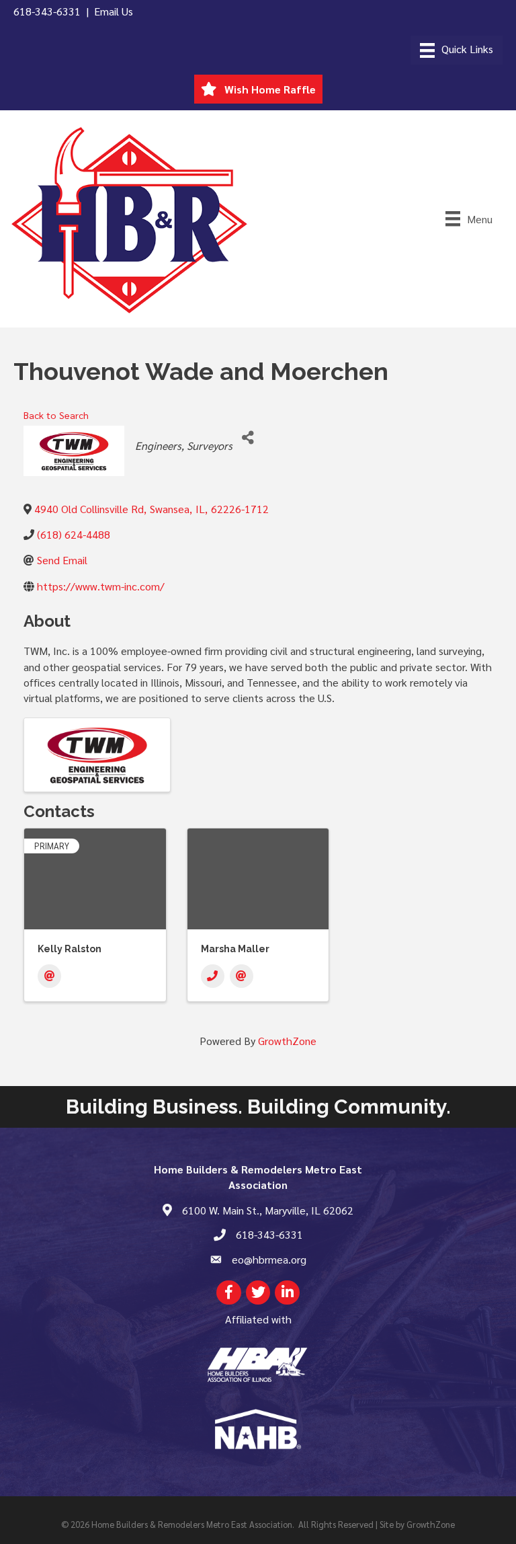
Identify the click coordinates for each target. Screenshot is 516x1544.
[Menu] (457, 50)
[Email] (49, 976)
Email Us (113, 11)
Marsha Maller (235, 948)
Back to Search (56, 415)
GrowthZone (287, 1041)
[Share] (247, 437)
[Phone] (212, 976)
